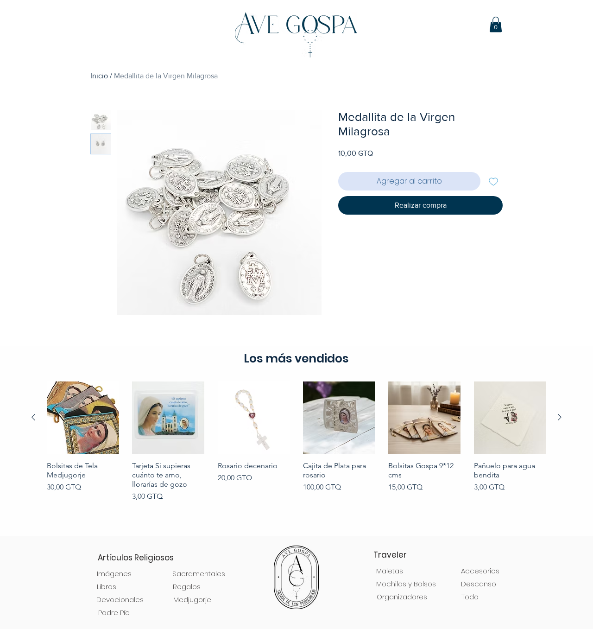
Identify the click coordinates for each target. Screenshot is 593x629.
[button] (495, 24)
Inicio (99, 76)
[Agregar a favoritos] (493, 181)
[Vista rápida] (83, 417)
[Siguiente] (559, 417)
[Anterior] (33, 417)
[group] (296, 454)
